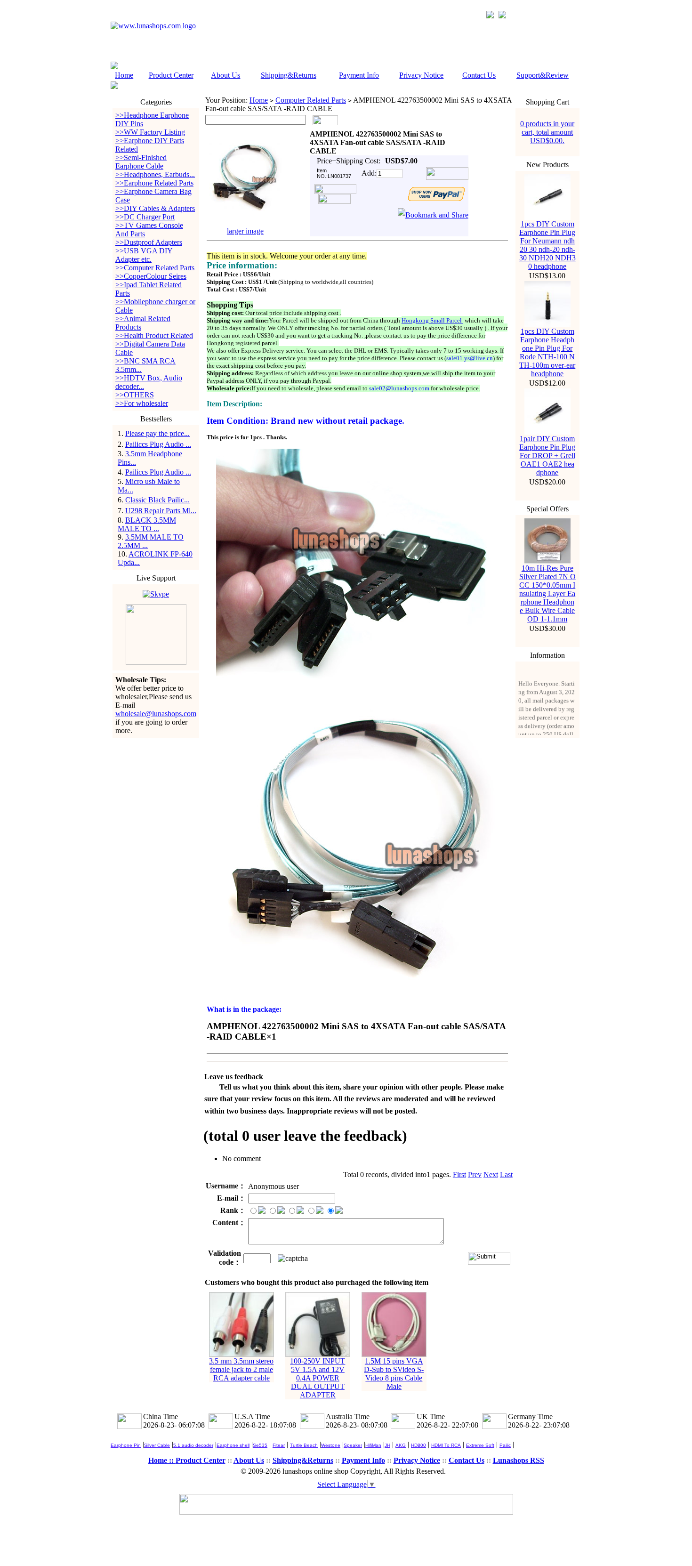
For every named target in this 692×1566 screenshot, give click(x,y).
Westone (330, 1445)
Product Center (171, 75)
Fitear (279, 1445)
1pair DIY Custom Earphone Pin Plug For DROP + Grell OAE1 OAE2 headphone (547, 455)
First (459, 1174)
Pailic (505, 1445)
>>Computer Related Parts (154, 268)
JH (387, 1445)
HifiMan (373, 1445)
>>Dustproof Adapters (148, 242)
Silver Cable (157, 1445)
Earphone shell (233, 1445)
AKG (400, 1445)
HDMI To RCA (446, 1445)
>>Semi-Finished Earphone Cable (141, 161)
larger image (245, 231)
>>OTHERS (134, 395)
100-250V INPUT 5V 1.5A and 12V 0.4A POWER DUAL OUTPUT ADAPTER (317, 1378)
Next (490, 1174)
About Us (225, 75)
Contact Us (479, 75)
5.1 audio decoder (193, 1445)
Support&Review (542, 75)
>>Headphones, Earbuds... (155, 174)
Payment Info (359, 75)
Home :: (162, 1460)
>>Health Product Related (154, 335)
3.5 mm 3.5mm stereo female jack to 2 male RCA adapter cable (241, 1369)
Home (124, 75)
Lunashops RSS (518, 1460)
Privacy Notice (421, 75)
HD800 (418, 1445)
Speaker (353, 1445)
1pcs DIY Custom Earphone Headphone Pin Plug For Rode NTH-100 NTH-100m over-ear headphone (547, 352)
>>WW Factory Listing (150, 132)
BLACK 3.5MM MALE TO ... (147, 524)
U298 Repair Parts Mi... (160, 511)
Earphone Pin (126, 1445)
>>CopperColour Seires (150, 276)
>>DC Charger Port (145, 217)
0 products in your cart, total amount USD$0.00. (547, 132)
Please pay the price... (157, 433)
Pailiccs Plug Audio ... (158, 444)
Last (506, 1174)
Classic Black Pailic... (157, 500)
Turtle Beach (304, 1445)
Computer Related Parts (310, 100)
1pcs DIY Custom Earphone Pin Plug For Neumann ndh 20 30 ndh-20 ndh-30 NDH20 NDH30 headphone (547, 245)
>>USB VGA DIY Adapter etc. (144, 255)
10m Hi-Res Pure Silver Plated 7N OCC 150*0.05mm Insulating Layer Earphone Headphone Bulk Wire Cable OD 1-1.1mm (547, 593)
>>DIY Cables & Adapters (155, 208)
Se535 (260, 1445)
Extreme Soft (480, 1445)
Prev (475, 1174)
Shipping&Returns (288, 75)
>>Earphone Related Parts (154, 183)
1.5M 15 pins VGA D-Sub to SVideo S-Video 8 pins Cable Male (394, 1373)
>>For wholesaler (141, 403)
